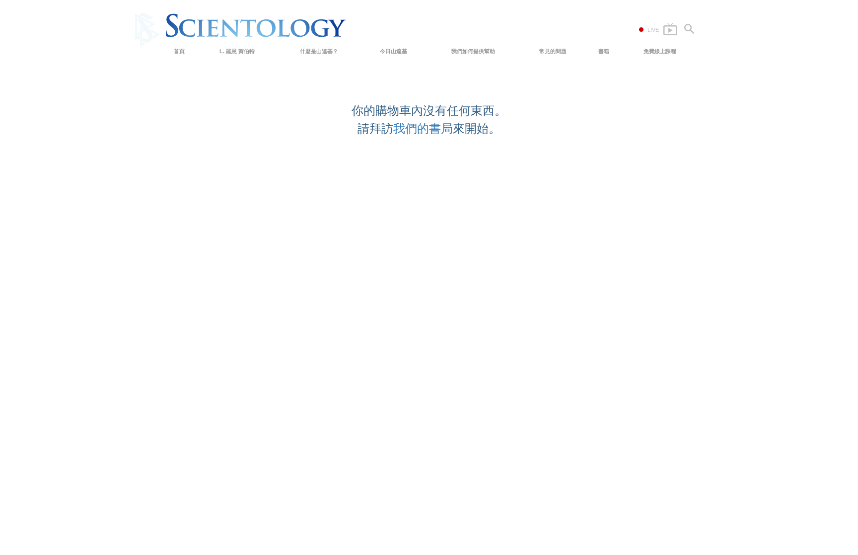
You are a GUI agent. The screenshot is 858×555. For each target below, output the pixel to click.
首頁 (179, 51)
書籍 (603, 51)
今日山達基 (393, 51)
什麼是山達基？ (319, 51)
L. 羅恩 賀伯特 (237, 51)
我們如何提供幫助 (473, 51)
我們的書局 (423, 128)
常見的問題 (553, 51)
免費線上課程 (660, 51)
